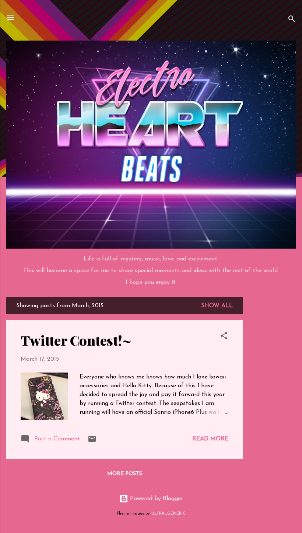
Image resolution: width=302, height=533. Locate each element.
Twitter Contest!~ (76, 340)
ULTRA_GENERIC (168, 514)
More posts (124, 474)
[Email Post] (92, 442)
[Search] (291, 20)
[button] (224, 337)
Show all (217, 306)
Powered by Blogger (155, 499)
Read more (210, 439)
